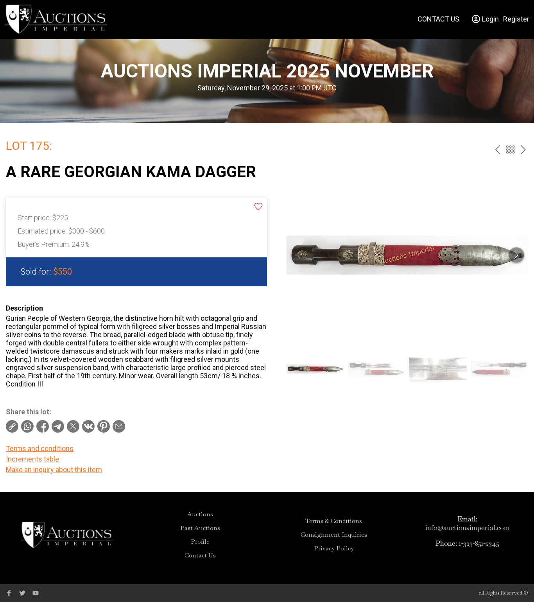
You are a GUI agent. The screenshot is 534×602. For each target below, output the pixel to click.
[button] (516, 255)
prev (497, 150)
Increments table (32, 459)
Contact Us (438, 19)
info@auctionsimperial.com (467, 527)
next (523, 150)
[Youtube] (35, 593)
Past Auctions (200, 528)
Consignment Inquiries (334, 535)
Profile (200, 542)
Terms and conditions (39, 448)
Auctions (200, 514)
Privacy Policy (334, 548)
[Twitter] (22, 593)
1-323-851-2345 (479, 543)
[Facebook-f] (9, 593)
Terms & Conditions (333, 521)
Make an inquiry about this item (54, 469)
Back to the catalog (510, 150)
